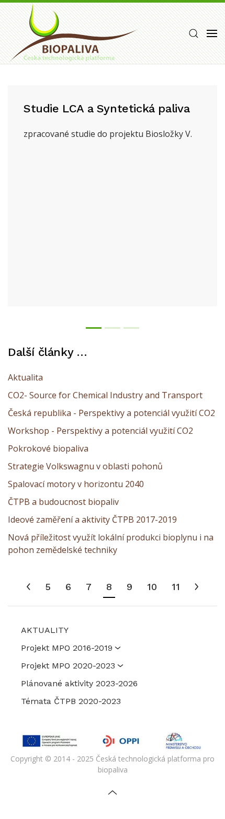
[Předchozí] (28, 587)
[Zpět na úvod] (73, 33)
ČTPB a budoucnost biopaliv (63, 501)
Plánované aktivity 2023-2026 (79, 683)
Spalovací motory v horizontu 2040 (76, 484)
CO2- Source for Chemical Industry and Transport (105, 395)
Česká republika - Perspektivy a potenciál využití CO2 (111, 413)
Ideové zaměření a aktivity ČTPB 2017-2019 (92, 519)
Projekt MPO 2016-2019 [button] (67, 648)
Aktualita (25, 377)
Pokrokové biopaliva (48, 448)
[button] (193, 33)
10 (152, 586)
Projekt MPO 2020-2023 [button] (68, 666)
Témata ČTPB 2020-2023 (71, 701)
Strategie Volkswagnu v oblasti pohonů (85, 466)
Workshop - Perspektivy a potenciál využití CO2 (100, 430)
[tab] (94, 328)
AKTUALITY (45, 630)
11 (176, 586)
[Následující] (196, 587)
